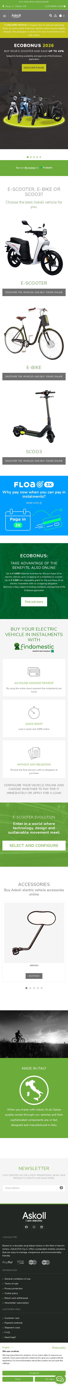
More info (33, 503)
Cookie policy (11, 1293)
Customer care (54, 6)
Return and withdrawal (16, 1298)
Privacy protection (14, 1288)
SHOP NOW (34, 976)
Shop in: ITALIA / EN (15, 6)
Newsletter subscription (17, 1302)
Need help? (10, 1337)
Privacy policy (59, 1347)
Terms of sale (11, 1283)
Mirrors (34, 965)
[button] (7, 1347)
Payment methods (14, 1322)
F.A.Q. (7, 1332)
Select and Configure (33, 845)
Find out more (34, 602)
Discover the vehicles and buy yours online (34, 292)
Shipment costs (12, 1327)
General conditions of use (18, 1278)
